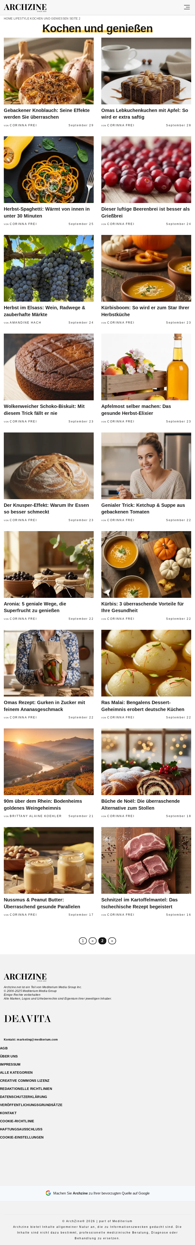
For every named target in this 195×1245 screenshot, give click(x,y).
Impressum (10, 1064)
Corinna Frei (23, 125)
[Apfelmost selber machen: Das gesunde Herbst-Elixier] (146, 367)
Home (8, 18)
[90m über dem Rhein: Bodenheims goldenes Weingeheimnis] (49, 761)
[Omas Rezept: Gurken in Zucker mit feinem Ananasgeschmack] (49, 663)
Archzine (29, 8)
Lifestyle (21, 18)
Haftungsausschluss (21, 1129)
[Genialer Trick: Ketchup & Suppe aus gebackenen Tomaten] (146, 465)
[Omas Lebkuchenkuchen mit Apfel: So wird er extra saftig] (146, 71)
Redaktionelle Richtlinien (26, 1089)
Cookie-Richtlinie (17, 1121)
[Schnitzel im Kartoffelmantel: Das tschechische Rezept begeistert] (146, 860)
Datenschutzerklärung (23, 1097)
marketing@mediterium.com (37, 1039)
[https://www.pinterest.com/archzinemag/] (97, 1180)
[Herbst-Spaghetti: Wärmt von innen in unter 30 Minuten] (49, 169)
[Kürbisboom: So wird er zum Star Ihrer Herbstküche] (146, 268)
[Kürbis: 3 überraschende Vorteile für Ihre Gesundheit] (146, 564)
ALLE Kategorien (16, 1072)
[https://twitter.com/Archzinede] (114, 1180)
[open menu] (187, 7)
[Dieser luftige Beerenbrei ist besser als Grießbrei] (146, 169)
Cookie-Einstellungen (22, 1137)
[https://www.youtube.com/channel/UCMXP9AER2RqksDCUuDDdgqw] (106, 1180)
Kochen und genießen (49, 18)
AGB (4, 1048)
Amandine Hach (25, 322)
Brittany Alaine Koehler (36, 816)
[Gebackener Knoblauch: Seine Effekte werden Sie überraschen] (49, 71)
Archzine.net (29, 978)
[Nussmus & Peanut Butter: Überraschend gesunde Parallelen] (49, 860)
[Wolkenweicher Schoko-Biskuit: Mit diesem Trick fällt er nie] (49, 367)
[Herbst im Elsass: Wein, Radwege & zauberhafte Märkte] (49, 268)
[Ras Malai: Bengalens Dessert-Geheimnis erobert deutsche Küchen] (146, 663)
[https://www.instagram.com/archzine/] (89, 1180)
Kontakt (8, 1113)
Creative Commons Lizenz (24, 1080)
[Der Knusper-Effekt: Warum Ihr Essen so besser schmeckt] (49, 465)
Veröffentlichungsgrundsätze (31, 1105)
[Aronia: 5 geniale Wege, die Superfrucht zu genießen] (49, 564)
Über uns (9, 1056)
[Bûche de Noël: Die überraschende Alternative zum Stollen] (146, 761)
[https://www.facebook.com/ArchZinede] (81, 1180)
